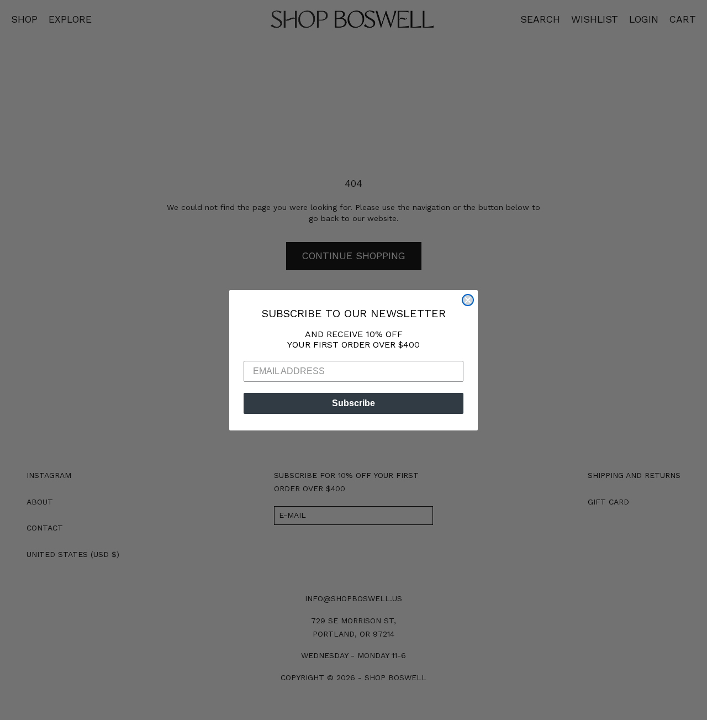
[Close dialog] (467, 300)
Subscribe (353, 403)
